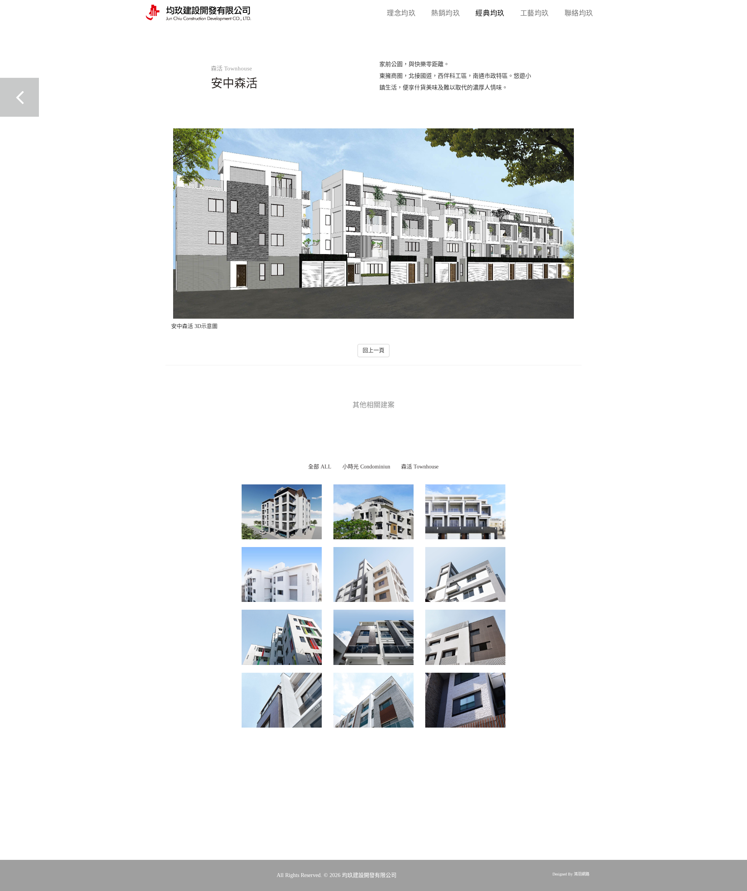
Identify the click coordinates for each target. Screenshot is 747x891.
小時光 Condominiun (366, 467)
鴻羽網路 (581, 874)
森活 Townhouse (419, 467)
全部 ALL (319, 467)
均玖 (401, 13)
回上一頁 (373, 350)
